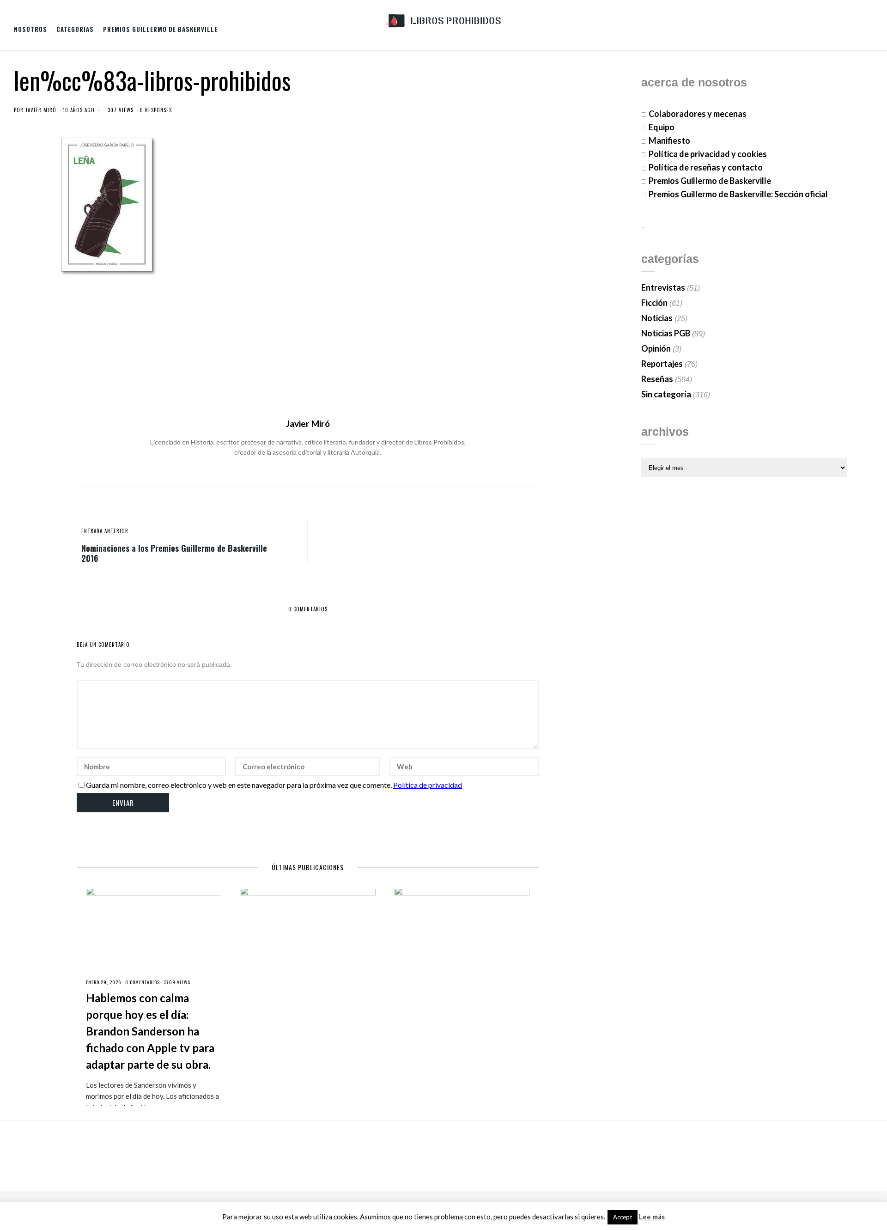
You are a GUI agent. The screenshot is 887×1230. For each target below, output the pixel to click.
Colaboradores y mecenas (698, 114)
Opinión (656, 348)
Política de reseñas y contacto (706, 167)
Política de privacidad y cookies (708, 154)
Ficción (654, 303)
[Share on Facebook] (471, 315)
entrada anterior (104, 531)
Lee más (652, 1216)
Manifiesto (669, 140)
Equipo (661, 127)
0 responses (156, 110)
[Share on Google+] (501, 315)
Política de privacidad (427, 784)
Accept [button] (622, 1217)
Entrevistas (663, 287)
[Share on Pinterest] (516, 315)
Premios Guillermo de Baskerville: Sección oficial (738, 194)
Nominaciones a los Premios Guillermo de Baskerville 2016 (174, 552)
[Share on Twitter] (486, 315)
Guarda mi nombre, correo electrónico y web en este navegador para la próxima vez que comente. (239, 784)
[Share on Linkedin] (532, 315)
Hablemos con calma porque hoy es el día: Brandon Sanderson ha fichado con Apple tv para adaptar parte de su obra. (150, 1031)
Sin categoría (666, 394)
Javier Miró (40, 110)
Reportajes (662, 364)
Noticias (657, 318)
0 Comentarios (142, 982)
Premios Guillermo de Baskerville (160, 29)
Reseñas (657, 379)
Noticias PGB (665, 333)
